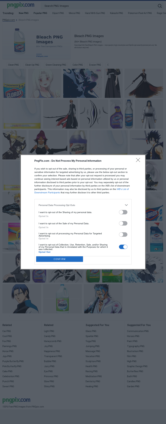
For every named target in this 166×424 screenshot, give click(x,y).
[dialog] (83, 212)
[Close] (139, 161)
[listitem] (83, 205)
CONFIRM (60, 259)
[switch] (123, 212)
